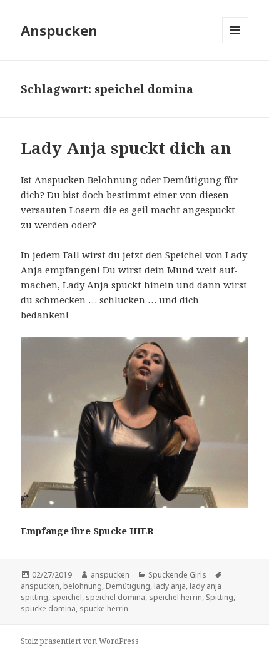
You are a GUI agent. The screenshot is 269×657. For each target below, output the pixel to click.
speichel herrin (175, 597)
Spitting (219, 597)
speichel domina (115, 597)
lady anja (170, 586)
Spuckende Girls (177, 574)
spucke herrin (103, 608)
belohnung (82, 586)
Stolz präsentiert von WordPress (80, 641)
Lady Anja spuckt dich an (126, 147)
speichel (67, 597)
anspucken (110, 574)
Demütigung (128, 586)
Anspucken (59, 30)
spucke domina (48, 608)
